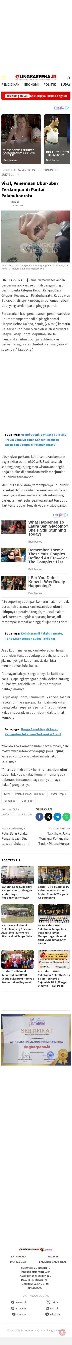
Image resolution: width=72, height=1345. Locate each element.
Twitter (54, 1302)
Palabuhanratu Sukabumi (29, 794)
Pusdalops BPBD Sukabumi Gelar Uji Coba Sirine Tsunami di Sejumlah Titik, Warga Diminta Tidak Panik (54, 979)
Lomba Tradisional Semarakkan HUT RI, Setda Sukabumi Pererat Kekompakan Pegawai (17, 977)
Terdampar (10, 800)
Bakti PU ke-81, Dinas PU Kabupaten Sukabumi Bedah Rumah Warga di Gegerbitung (54, 892)
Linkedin (54, 1308)
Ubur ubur (28, 800)
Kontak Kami (18, 1262)
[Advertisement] (36, 36)
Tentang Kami (18, 1256)
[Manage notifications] (62, 1332)
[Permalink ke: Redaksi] (5, 203)
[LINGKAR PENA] (35, 77)
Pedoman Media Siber (53, 1262)
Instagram (21, 1308)
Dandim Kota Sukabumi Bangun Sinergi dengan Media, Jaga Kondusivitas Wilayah (16, 892)
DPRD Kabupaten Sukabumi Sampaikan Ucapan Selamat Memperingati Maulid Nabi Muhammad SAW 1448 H (52, 934)
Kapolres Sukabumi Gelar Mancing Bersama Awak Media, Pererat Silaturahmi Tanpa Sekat (17, 931)
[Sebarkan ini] (39, 817)
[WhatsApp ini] (66, 817)
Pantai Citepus (58, 794)
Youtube (21, 1314)
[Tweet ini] (48, 817)
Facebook (21, 1302)
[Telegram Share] (57, 817)
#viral (7, 794)
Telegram (55, 1314)
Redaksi (53, 1256)
